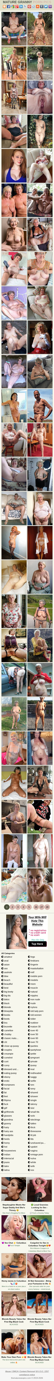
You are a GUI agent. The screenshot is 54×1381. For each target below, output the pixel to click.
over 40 (34, 1030)
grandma (8, 1119)
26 (36, 907)
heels (7, 1139)
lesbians (34, 961)
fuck (6, 1104)
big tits (7, 995)
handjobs (8, 1135)
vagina (33, 1150)
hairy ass (8, 1131)
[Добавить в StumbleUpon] (37, 6)
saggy (33, 1077)
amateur (8, 957)
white (33, 1162)
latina (7, 1170)
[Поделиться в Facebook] (8, 6)
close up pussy (11, 1046)
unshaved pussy (38, 1143)
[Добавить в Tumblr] (41, 6)
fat (5, 1092)
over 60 (34, 1038)
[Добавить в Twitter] (46, 6)
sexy (32, 1088)
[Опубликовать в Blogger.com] (4, 6)
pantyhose (35, 1050)
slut (32, 1108)
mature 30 (35, 1026)
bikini (6, 999)
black (6, 1003)
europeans (9, 1085)
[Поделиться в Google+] (17, 6)
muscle (34, 988)
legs (32, 957)
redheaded (35, 1073)
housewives (10, 1150)
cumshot (8, 1057)
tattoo (33, 1123)
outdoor (34, 1023)
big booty (8, 992)
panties (34, 1046)
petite (33, 1054)
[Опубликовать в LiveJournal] (25, 6)
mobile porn (36, 976)
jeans (7, 1162)
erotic (7, 1081)
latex (6, 1166)
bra (5, 1023)
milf (32, 972)
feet (6, 1096)
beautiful (8, 984)
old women (36, 1015)
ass (6, 968)
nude (33, 1003)
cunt (6, 1061)
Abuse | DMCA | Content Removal (20, 1371)
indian (7, 1154)
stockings (35, 1119)
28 (47, 907)
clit (5, 1042)
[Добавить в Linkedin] (21, 6)
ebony (7, 1077)
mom (33, 984)
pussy (33, 1065)
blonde (7, 1007)
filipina (7, 1100)
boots (7, 1019)
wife (32, 1166)
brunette (8, 1026)
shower (34, 1096)
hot (5, 1147)
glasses (8, 1116)
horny (7, 1143)
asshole (8, 972)
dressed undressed (13, 1069)
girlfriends (9, 1112)
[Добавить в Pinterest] (29, 6)
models (34, 980)
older (33, 1019)
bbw (6, 976)
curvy (6, 1065)
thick (32, 1127)
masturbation (36, 968)
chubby (7, 1034)
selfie (33, 1081)
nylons (33, 1007)
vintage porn (36, 1154)
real (32, 1069)
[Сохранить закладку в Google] (12, 6)
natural (34, 992)
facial (6, 1088)
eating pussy (10, 1073)
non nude (35, 999)
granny (7, 1123)
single (33, 1100)
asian (7, 964)
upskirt (33, 1147)
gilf (5, 1108)
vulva (33, 1158)
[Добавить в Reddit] (33, 6)
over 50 (34, 1034)
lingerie (34, 964)
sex (32, 1085)
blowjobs (8, 1011)
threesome (35, 1131)
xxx (32, 1170)
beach (7, 980)
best (6, 988)
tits (32, 1139)
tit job (33, 1135)
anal (6, 961)
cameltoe (8, 1030)
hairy (6, 1127)
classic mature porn (13, 1038)
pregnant (34, 1057)
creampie (8, 1054)
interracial (9, 1158)
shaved (34, 1092)
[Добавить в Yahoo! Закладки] (50, 6)
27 (41, 907)
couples (8, 1050)
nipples (34, 995)
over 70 (34, 1042)
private (33, 1061)
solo (32, 1116)
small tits (34, 1112)
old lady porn (36, 1011)
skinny (33, 1104)
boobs (7, 1015)
